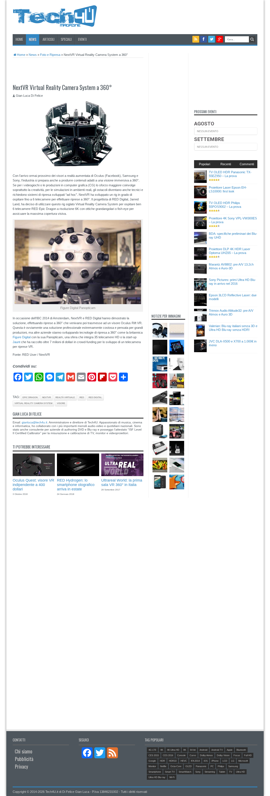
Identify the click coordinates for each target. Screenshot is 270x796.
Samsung (233, 766)
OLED (188, 766)
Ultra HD (240, 771)
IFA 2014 (195, 761)
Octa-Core (175, 766)
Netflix (163, 766)
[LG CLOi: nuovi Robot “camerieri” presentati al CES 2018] (176, 448)
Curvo (193, 755)
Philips (221, 766)
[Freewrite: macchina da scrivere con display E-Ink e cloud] (160, 448)
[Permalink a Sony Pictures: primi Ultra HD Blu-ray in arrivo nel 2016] (200, 289)
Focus (237, 755)
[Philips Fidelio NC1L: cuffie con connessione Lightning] (160, 330)
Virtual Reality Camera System (33, 403)
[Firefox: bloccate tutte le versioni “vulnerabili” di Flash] (176, 482)
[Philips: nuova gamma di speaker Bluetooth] (160, 431)
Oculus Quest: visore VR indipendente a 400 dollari (33, 484)
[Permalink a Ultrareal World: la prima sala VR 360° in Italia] (122, 475)
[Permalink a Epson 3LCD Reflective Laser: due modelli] (200, 305)
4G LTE (152, 750)
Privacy (21, 766)
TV (230, 771)
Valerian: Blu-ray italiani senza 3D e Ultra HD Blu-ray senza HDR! (233, 328)
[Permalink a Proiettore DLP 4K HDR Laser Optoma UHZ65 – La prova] (200, 258)
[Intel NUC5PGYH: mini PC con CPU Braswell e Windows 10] (160, 364)
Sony (198, 771)
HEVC (184, 761)
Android (203, 750)
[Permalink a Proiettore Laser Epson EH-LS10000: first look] (200, 197)
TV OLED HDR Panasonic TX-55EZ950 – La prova (230, 174)
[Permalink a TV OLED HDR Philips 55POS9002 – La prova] (200, 212)
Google (152, 761)
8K (184, 750)
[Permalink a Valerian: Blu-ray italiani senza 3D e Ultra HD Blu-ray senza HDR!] (200, 335)
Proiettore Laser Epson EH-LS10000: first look (228, 189)
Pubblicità (24, 758)
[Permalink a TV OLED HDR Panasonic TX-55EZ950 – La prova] (200, 182)
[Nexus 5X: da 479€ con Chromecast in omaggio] (160, 482)
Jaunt (16, 342)
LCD (225, 761)
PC (212, 766)
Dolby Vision (223, 755)
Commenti (247, 164)
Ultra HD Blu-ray (156, 777)
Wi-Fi (172, 777)
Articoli (48, 39)
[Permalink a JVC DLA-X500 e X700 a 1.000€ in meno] (200, 351)
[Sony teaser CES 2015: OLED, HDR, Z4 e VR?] (160, 414)
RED (82, 397)
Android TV (217, 750)
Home (19, 39)
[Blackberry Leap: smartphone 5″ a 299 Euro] (176, 397)
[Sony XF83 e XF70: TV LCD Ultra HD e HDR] (160, 465)
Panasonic (201, 766)
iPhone (215, 761)
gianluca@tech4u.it (34, 422)
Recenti (225, 164)
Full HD (248, 755)
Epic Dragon (30, 397)
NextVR (46, 397)
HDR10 (173, 761)
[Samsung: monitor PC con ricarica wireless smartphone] (176, 465)
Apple (229, 750)
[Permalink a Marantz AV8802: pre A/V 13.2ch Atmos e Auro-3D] (200, 274)
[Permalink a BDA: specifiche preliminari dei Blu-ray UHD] (200, 243)
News (32, 39)
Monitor (152, 766)
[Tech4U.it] (55, 24)
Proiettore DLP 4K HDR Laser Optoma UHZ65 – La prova (229, 251)
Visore (61, 403)
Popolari (204, 164)
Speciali (66, 39)
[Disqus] (78, 560)
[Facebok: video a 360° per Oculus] (176, 380)
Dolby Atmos (206, 755)
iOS (206, 761)
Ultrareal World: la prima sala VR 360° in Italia (121, 482)
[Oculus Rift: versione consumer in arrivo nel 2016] (160, 347)
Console (181, 755)
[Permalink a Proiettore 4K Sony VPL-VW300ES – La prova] (200, 228)
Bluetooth (241, 750)
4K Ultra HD (173, 750)
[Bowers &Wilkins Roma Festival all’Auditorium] (176, 364)
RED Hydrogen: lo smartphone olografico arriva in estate (75, 484)
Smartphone (154, 771)
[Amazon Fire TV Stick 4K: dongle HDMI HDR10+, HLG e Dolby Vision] (160, 397)
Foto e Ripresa (50, 54)
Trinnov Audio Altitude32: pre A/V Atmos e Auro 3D (231, 312)
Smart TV (170, 771)
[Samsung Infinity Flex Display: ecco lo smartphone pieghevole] (176, 347)
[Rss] (195, 39)
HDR (162, 761)
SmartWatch (185, 771)
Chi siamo (23, 751)
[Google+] (219, 39)
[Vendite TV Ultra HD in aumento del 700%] (176, 414)
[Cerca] (252, 39)
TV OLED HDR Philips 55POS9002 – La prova (225, 204)
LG (232, 761)
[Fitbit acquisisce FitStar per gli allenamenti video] (160, 380)
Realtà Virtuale (65, 397)
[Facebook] (203, 39)
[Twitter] (211, 39)
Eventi (82, 39)
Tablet (222, 771)
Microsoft (243, 761)
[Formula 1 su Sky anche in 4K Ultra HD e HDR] (176, 431)
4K (161, 750)
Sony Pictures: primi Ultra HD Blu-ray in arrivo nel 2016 (232, 281)
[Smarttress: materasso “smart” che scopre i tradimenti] (176, 330)
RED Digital (95, 397)
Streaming (210, 771)
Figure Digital (22, 337)
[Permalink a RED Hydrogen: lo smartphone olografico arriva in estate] (78, 475)
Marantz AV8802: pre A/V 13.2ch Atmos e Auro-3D (231, 266)
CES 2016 (168, 755)
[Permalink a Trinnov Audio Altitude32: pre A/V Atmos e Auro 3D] (200, 320)
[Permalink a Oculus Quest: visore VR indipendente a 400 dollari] (34, 475)
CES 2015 (153, 755)
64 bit (193, 750)
